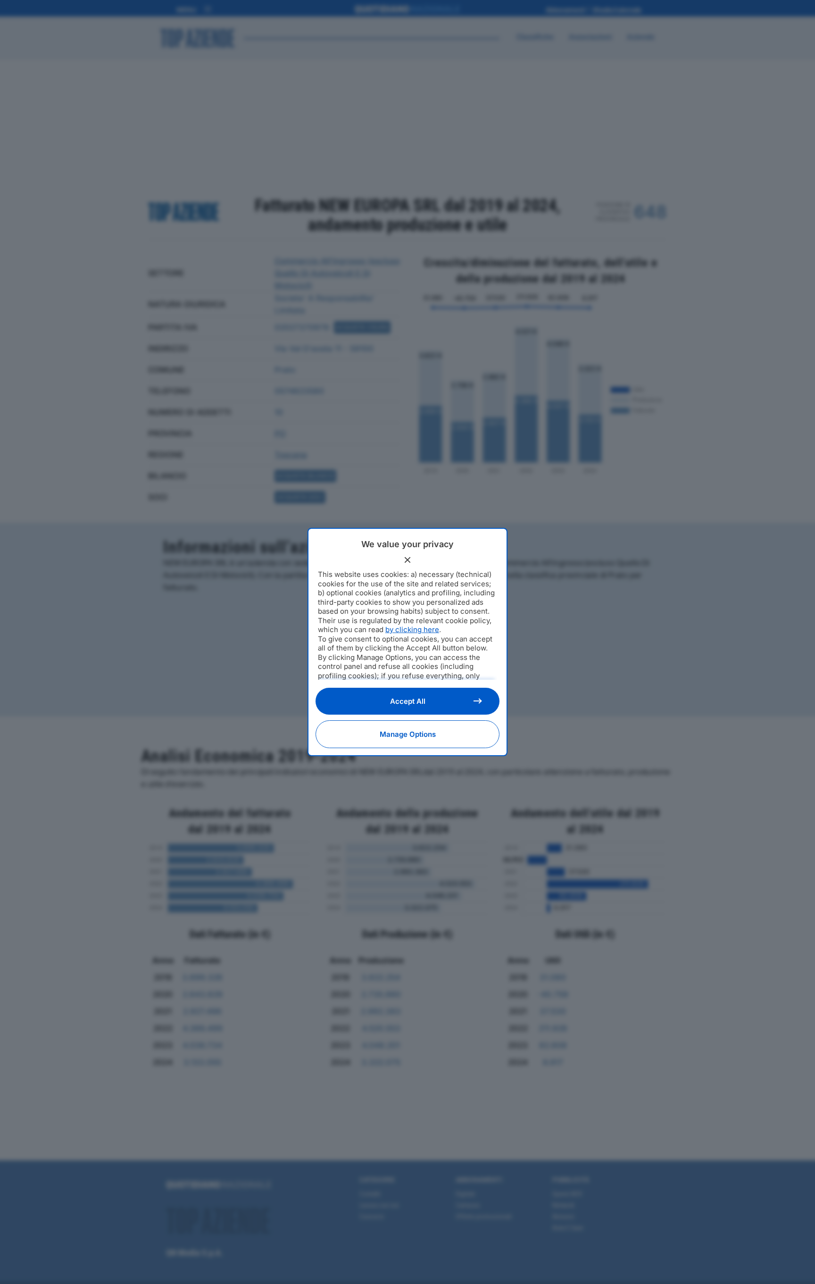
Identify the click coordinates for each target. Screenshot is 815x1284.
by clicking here (412, 629)
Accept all (407, 701)
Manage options (408, 734)
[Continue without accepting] (407, 560)
